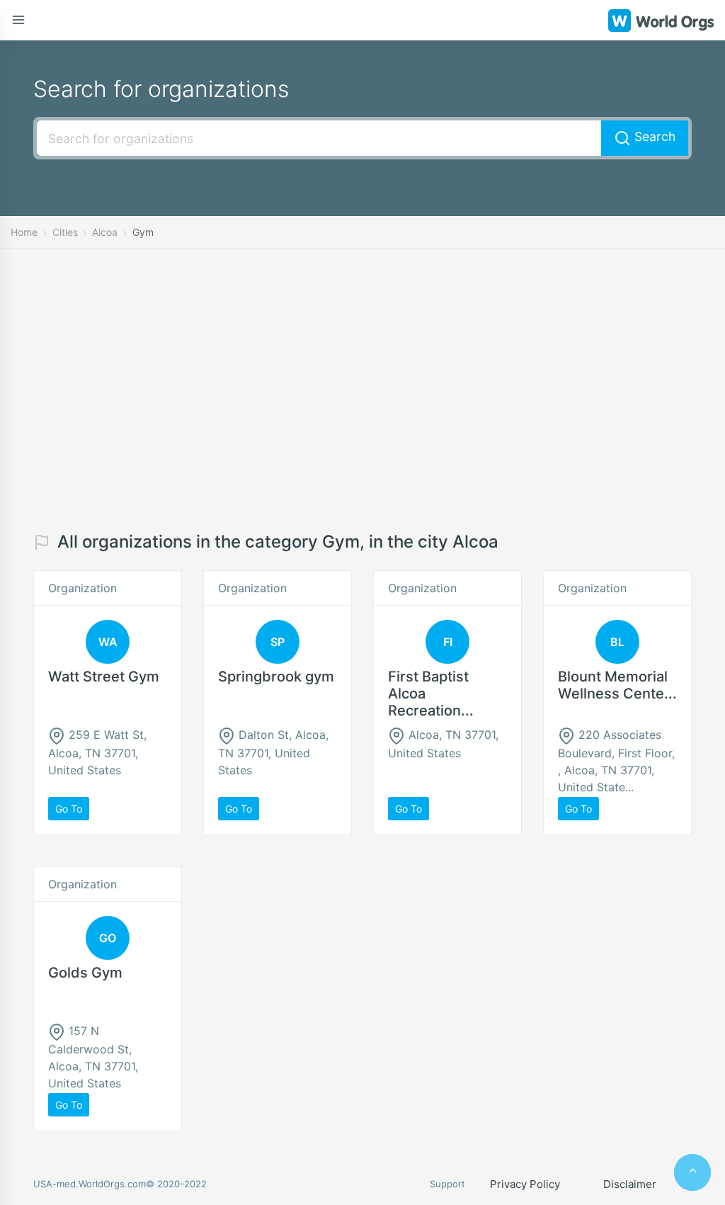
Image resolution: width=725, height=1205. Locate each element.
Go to (68, 809)
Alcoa (105, 232)
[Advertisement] (362, 390)
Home (24, 232)
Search (653, 136)
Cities (65, 232)
